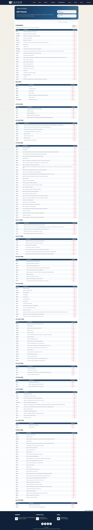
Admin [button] (81, 2)
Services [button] (45, 2)
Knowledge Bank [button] (61, 2)
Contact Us (89, 2)
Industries (53, 2)
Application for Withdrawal (27, 215)
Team (39, 2)
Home (34, 2)
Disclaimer (46, 527)
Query (69, 2)
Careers (75, 2)
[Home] (15, 2)
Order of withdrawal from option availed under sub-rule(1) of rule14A (33, 217)
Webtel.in (58, 528)
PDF (74, 31)
